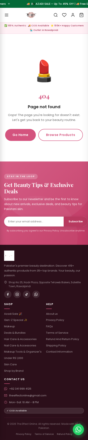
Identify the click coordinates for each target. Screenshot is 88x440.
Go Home (20, 135)
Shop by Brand (14, 371)
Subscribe (76, 221)
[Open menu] (6, 15)
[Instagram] (17, 294)
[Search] (56, 15)
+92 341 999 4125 (20, 389)
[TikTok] (26, 294)
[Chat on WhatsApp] (78, 429)
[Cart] (81, 15)
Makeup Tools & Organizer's (23, 352)
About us (52, 314)
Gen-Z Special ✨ (15, 320)
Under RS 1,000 (13, 358)
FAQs (49, 326)
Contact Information (59, 352)
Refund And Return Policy (62, 339)
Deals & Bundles (15, 333)
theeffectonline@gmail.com (27, 395)
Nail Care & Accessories (20, 345)
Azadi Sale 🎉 (13, 314)
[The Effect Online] (31, 15)
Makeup (9, 326)
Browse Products (60, 135)
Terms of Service (57, 333)
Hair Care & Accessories (20, 339)
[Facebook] (7, 294)
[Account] (73, 15)
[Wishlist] (64, 15)
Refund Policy (64, 434)
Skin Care (10, 364)
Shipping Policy (56, 345)
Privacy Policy (55, 320)
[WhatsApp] (36, 294)
